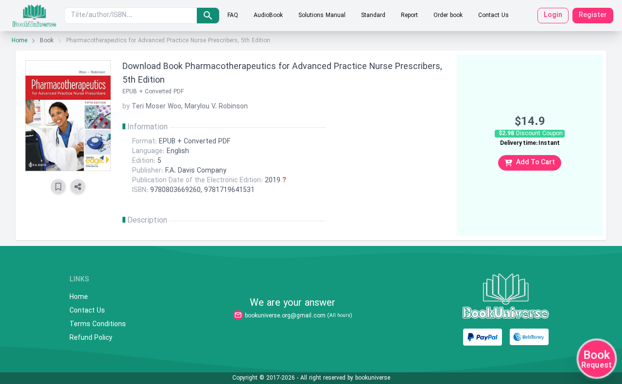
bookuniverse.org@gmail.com (285, 316)
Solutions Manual (322, 15)
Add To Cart (535, 162)
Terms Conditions (97, 325)
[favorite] (58, 186)
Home (19, 41)
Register (593, 15)
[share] (78, 186)
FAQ (232, 15)
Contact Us (493, 15)
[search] (208, 15)
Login (553, 15)
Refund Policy (90, 338)
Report (409, 15)
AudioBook (268, 15)
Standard (373, 15)
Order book (448, 15)
